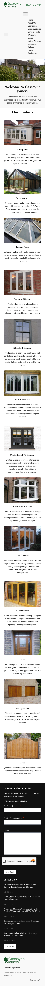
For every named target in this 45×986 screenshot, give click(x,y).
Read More (9, 946)
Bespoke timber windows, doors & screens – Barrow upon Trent (22, 922)
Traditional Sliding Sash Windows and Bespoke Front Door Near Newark (20, 886)
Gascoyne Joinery (12, 967)
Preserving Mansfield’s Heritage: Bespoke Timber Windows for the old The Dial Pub (22, 910)
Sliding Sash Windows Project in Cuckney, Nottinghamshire (22, 898)
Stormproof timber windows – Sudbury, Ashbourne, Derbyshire (20, 934)
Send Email (10, 872)
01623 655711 (33, 5)
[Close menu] (25, 14)
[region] (22, 70)
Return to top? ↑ (35, 980)
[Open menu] (6, 34)
